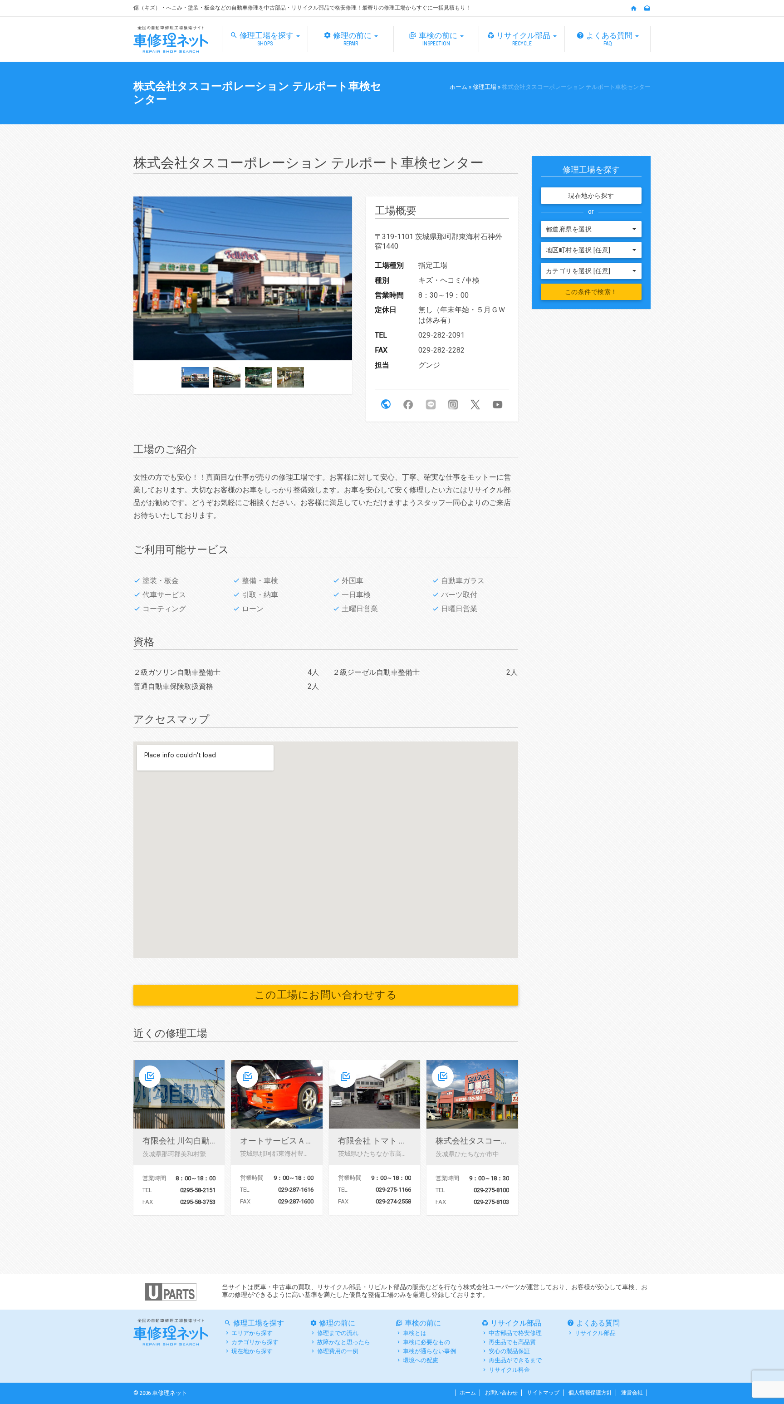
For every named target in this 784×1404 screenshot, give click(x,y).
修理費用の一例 (337, 1351)
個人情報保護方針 (590, 1392)
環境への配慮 (420, 1360)
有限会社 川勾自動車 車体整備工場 (205, 1140)
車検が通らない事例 (429, 1351)
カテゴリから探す (255, 1342)
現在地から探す (591, 195)
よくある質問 (610, 39)
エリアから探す (252, 1333)
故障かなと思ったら (343, 1342)
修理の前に (353, 39)
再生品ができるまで (515, 1360)
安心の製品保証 (509, 1351)
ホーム (458, 86)
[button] (386, 404)
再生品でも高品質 (512, 1342)
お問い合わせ (501, 1392)
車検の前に (439, 39)
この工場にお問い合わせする (326, 995)
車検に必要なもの (426, 1342)
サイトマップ (543, 1392)
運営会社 (632, 1392)
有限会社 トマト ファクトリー (393, 1140)
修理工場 (484, 86)
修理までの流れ (337, 1333)
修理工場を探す (267, 39)
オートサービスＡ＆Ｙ (281, 1140)
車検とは (414, 1333)
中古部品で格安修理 (515, 1333)
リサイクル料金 (509, 1369)
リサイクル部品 (524, 39)
